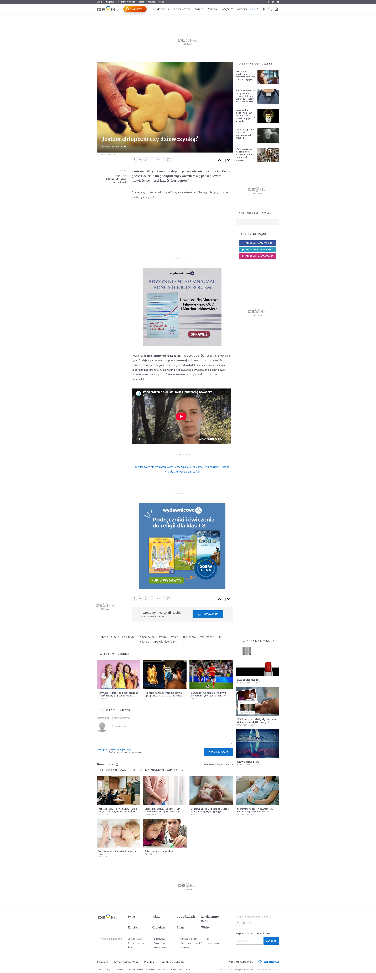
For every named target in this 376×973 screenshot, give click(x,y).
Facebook (268, 1)
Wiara (199, 9)
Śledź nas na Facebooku (259, 243)
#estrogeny (207, 637)
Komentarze (182, 9)
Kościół (133, 927)
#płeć (174, 637)
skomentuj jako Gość (121, 749)
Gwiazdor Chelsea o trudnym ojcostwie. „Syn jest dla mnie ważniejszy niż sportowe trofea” (210, 695)
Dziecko (125, 146)
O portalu (101, 969)
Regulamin (111, 969)
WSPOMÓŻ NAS (271, 962)
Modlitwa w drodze (126, 2)
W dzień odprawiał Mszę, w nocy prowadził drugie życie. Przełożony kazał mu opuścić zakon (245, 97)
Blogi (141, 2)
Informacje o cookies (175, 969)
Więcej (225, 9)
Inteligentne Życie (110, 146)
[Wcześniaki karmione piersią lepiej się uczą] (118, 833)
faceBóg (151, 2)
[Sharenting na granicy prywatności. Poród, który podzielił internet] (257, 790)
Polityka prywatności (126, 969)
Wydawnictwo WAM (126, 962)
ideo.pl (276, 969)
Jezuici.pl (102, 962)
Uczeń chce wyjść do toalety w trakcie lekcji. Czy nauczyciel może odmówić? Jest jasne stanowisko (117, 811)
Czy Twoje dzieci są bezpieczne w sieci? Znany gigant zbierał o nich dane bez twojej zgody (118, 695)
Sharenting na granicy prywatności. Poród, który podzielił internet (255, 810)
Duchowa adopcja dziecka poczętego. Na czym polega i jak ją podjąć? (210, 810)
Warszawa (242, 9)
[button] (263, 9)
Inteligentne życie (210, 919)
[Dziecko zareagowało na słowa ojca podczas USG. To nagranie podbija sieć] (165, 674)
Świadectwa (159, 943)
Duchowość (159, 938)
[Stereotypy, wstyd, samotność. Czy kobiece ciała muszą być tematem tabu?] (165, 790)
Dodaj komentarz (218, 752)
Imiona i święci (160, 947)
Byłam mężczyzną (247, 679)
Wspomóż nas (211, 614)
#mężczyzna (147, 637)
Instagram (277, 1)
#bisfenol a (189, 637)
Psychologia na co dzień (248, 682)
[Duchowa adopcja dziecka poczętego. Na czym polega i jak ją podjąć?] (211, 790)
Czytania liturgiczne (189, 938)
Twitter (272, 1)
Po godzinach (186, 916)
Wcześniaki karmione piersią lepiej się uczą (117, 852)
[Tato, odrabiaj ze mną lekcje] (165, 833)
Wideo (212, 9)
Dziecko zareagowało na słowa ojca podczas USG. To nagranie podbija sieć (163, 695)
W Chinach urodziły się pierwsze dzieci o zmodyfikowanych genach (257, 722)
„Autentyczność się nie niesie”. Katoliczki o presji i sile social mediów (245, 154)
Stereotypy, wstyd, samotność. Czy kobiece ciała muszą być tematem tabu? (162, 811)
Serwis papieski (135, 938)
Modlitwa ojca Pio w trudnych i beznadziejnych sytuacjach (245, 133)
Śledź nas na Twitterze (258, 249)
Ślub (130, 947)
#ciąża (163, 637)
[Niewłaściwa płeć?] (257, 743)
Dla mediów (150, 969)
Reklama (161, 969)
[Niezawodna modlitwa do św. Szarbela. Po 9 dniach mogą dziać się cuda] (268, 116)
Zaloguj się (102, 749)
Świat (131, 916)
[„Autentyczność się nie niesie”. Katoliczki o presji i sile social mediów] (268, 155)
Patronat (189, 969)
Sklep (161, 2)
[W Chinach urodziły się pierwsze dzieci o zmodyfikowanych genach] (257, 701)
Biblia (99, 2)
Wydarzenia (160, 9)
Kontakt (140, 969)
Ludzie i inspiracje (215, 943)
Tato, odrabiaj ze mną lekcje (159, 851)
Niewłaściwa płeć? (248, 762)
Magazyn (110, 2)
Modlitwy (184, 947)
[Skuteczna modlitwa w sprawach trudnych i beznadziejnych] (268, 77)
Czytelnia (158, 927)
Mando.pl (150, 962)
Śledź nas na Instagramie (259, 256)
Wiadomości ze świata (247, 725)
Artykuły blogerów (136, 943)
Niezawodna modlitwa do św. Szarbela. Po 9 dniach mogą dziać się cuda (245, 115)
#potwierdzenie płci (165, 641)
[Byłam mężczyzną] (257, 661)
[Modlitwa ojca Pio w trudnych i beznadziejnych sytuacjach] (268, 135)
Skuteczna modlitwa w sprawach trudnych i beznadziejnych (245, 75)
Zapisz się (271, 940)
